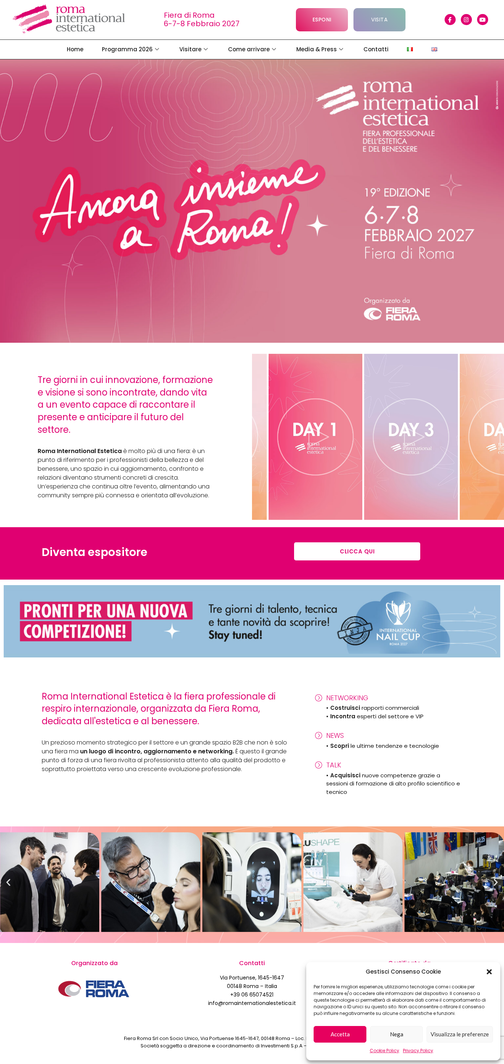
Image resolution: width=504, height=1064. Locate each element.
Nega (396, 1034)
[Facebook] (450, 19)
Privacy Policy (418, 1050)
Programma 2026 (127, 49)
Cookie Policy (384, 1050)
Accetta (340, 1034)
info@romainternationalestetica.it (252, 1003)
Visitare (190, 49)
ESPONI (322, 19)
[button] (489, 971)
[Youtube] (482, 19)
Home (75, 49)
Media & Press (316, 49)
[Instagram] (466, 19)
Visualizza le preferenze (460, 1034)
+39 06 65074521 (251, 994)
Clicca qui (357, 551)
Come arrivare (249, 49)
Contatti (376, 49)
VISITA (379, 19)
